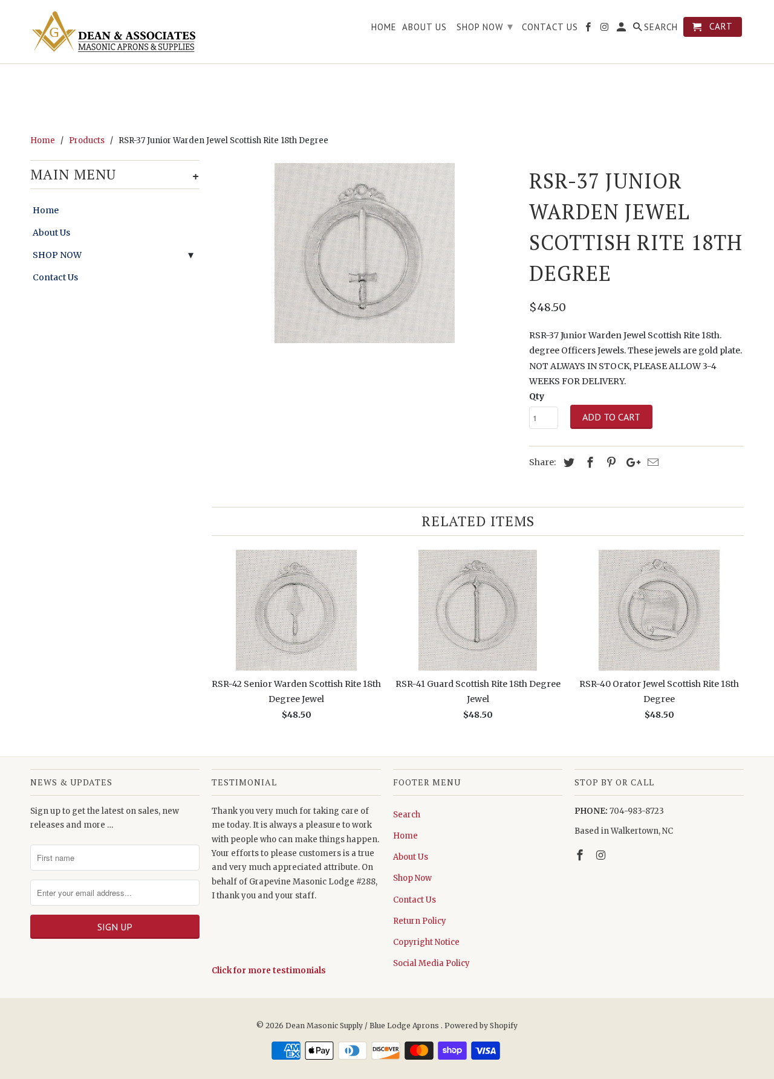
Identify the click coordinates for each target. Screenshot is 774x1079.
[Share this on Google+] (630, 462)
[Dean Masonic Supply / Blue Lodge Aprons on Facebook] (581, 855)
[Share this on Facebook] (588, 462)
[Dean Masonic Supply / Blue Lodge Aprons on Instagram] (602, 855)
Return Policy (419, 921)
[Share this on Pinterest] (609, 462)
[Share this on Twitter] (567, 462)
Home (46, 210)
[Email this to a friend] (651, 462)
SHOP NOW (57, 255)
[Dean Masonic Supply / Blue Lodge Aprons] (115, 31)
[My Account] (622, 29)
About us (424, 27)
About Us (51, 232)
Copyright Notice (426, 942)
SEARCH (661, 27)
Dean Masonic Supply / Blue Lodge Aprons (363, 1025)
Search (406, 815)
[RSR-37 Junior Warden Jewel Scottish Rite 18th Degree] (364, 253)
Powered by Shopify (481, 1025)
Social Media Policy (431, 963)
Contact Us (55, 277)
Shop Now (412, 878)
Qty (536, 396)
